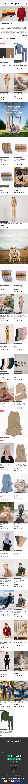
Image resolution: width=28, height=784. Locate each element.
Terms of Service (10, 775)
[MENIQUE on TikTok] (17, 765)
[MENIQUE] (14, 4)
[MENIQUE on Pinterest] (15, 765)
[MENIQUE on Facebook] (11, 765)
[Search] (23, 4)
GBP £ (13, 768)
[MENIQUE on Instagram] (13, 765)
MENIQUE (15, 771)
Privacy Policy (17, 775)
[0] (4, 4)
